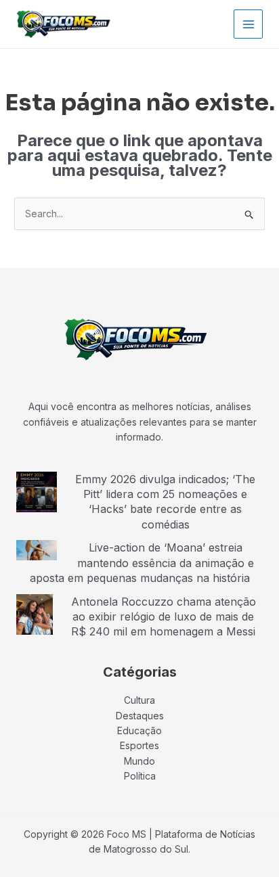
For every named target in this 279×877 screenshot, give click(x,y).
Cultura (139, 700)
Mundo (139, 761)
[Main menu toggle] (248, 24)
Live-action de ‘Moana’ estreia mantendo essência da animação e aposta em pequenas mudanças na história (142, 563)
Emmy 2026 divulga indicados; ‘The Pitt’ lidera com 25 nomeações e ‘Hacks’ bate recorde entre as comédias (165, 501)
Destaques (140, 715)
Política (140, 776)
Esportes (139, 745)
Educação (139, 730)
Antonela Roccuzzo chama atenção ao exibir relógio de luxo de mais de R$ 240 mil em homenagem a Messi (163, 617)
